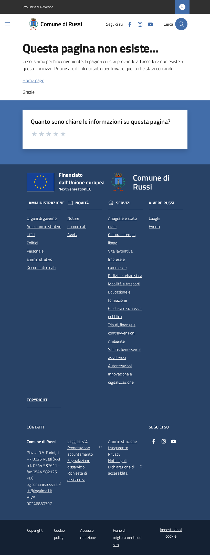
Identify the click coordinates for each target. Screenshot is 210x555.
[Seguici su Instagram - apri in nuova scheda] (138, 24)
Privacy (114, 454)
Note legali (117, 460)
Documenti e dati (41, 267)
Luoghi (154, 218)
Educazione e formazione (119, 296)
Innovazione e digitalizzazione (121, 378)
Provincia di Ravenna (38, 6)
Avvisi (72, 235)
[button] (181, 24)
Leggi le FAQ (78, 441)
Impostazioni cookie (171, 533)
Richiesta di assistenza (77, 476)
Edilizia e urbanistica (125, 276)
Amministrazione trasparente (122, 444)
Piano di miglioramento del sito (127, 537)
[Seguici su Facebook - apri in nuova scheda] (128, 24)
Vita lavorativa (120, 251)
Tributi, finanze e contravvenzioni (121, 329)
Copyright (37, 400)
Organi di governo (42, 218)
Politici (32, 243)
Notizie (73, 218)
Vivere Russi (161, 203)
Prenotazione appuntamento (80, 451)
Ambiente (116, 341)
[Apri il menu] (7, 24)
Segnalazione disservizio (78, 463)
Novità (82, 203)
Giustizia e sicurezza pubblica (125, 312)
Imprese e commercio (117, 263)
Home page (33, 80)
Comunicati (76, 226)
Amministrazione (47, 203)
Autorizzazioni (120, 366)
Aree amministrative (44, 226)
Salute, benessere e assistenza (124, 353)
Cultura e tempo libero (121, 239)
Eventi (154, 226)
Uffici (31, 235)
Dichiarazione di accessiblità (121, 470)
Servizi (123, 203)
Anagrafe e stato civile (122, 222)
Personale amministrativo (39, 255)
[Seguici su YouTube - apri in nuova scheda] (148, 24)
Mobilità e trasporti (124, 284)
